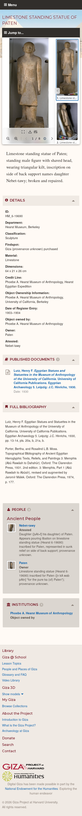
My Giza (9, 700)
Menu (12, 5)
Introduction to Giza (15, 719)
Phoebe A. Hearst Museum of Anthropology (41, 613)
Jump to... (16, 32)
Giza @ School (14, 657)
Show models (11, 694)
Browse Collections (14, 706)
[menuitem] (41, 694)
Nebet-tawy (27, 525)
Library (8, 651)
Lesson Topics (11, 663)
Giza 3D (8, 688)
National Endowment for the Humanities (31, 788)
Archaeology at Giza (15, 731)
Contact (9, 751)
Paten (23, 563)
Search (8, 745)
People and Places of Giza (19, 669)
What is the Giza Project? (19, 725)
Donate (8, 738)
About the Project (17, 713)
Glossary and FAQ (14, 674)
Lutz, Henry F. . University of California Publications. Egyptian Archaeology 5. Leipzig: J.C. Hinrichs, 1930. (45, 378)
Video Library (11, 680)
